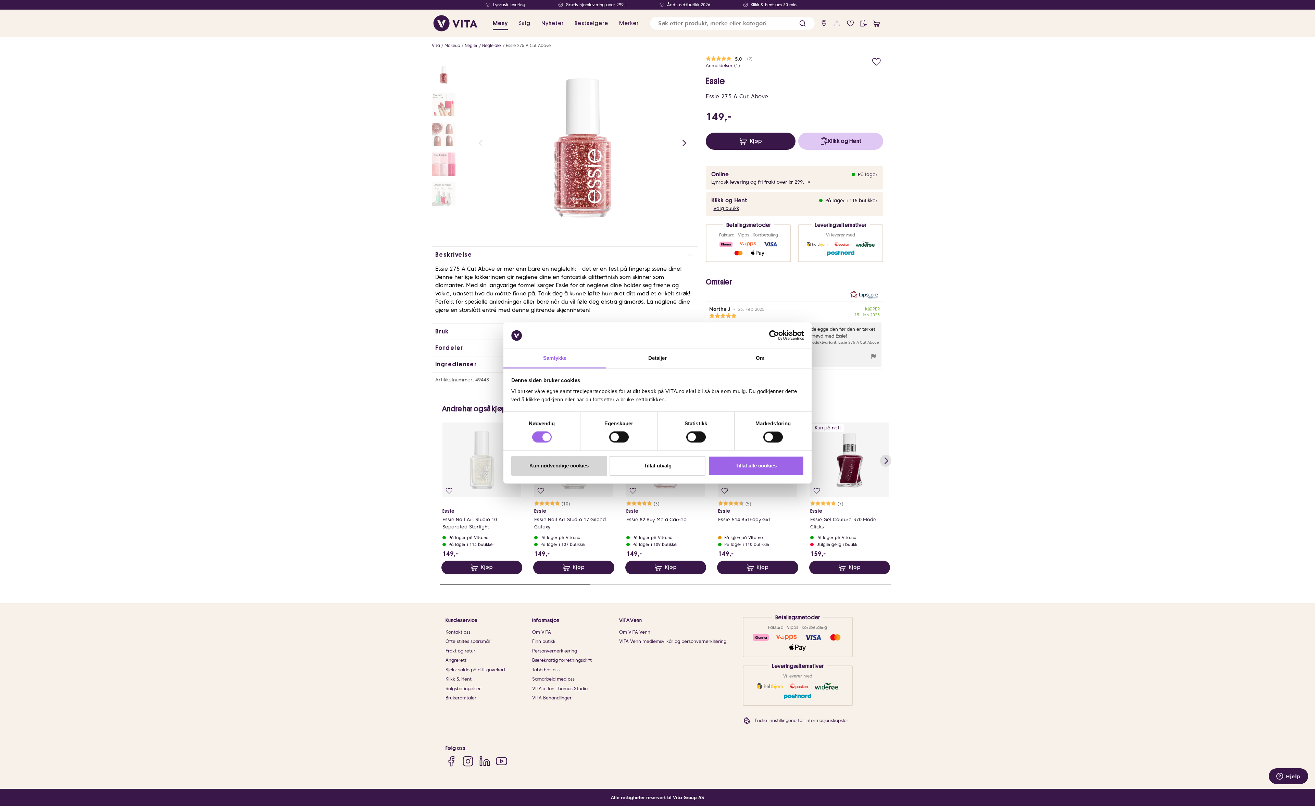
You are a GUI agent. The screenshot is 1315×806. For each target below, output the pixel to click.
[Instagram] (468, 761)
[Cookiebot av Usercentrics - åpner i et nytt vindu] (774, 335)
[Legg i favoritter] (876, 61)
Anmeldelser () (723, 65)
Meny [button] (500, 23)
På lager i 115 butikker (851, 200)
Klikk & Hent (459, 679)
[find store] (824, 23)
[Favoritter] (850, 23)
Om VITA (541, 632)
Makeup (452, 45)
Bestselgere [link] (591, 23)
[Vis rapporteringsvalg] (873, 357)
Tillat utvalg (658, 465)
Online (720, 174)
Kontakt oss (458, 632)
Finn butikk (543, 641)
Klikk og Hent (729, 200)
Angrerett (456, 660)
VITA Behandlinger (552, 697)
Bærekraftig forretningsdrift (562, 660)
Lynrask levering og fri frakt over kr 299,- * (760, 182)
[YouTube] (501, 761)
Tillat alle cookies (756, 465)
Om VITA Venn (634, 632)
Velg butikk (726, 208)
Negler (471, 45)
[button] (802, 23)
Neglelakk (491, 45)
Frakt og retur (460, 651)
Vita (436, 45)
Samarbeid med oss (553, 679)
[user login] (837, 23)
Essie (715, 81)
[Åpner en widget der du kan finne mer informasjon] (1288, 776)
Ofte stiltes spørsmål (468, 641)
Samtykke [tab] (555, 358)
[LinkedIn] (484, 761)
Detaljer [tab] (657, 358)
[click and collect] (863, 23)
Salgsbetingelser (463, 688)
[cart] (877, 23)
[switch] (619, 437)
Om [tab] (760, 358)
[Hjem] (455, 23)
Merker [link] (629, 23)
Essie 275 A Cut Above (528, 45)
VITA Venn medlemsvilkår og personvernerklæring (672, 641)
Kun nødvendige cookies (559, 465)
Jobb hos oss (546, 669)
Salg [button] (524, 23)
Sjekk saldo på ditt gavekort (475, 669)
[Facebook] (451, 761)
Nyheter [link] (552, 23)
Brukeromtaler (461, 697)
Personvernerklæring (554, 651)
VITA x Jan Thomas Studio (560, 688)
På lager (868, 174)
